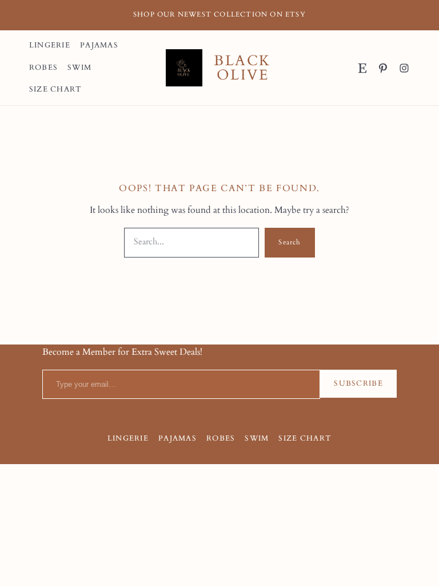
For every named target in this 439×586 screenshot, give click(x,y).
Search (289, 242)
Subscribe (358, 383)
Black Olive (242, 68)
